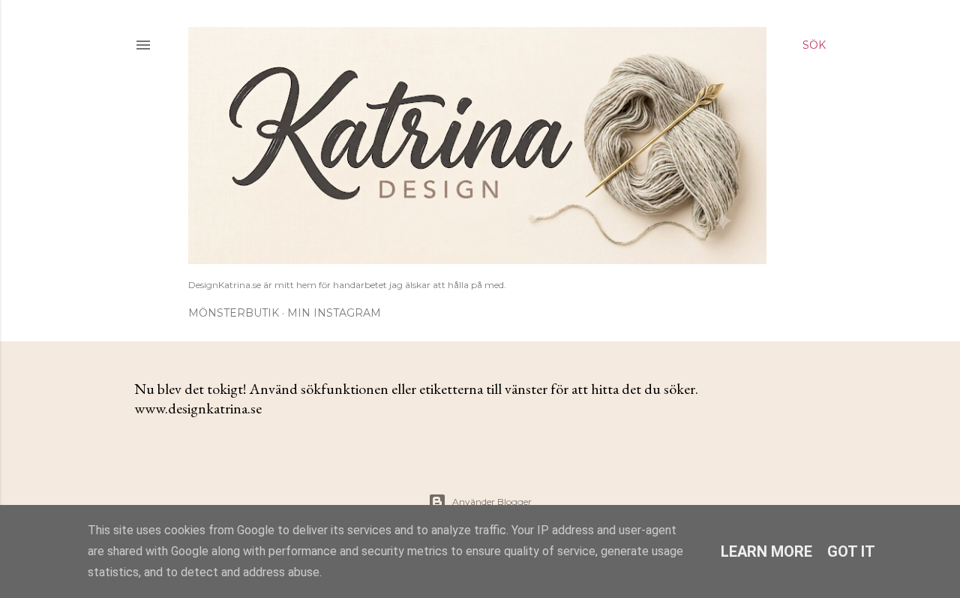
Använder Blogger (492, 501)
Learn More (766, 551)
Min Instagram (334, 313)
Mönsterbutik (233, 313)
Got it (851, 551)
